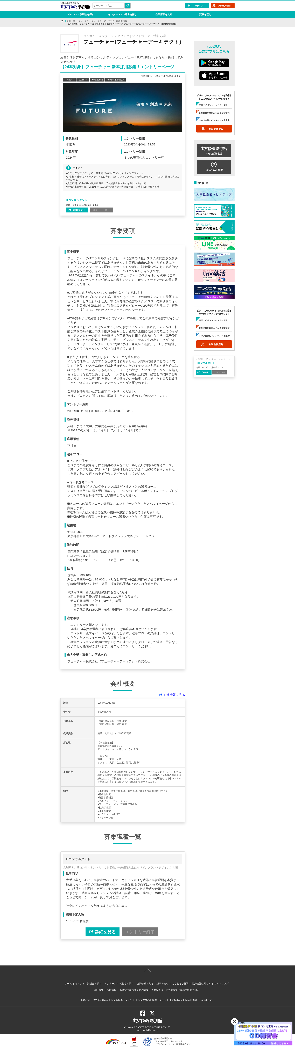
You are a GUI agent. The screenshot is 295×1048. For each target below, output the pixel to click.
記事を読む (205, 14)
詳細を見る (79, 210)
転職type (85, 1000)
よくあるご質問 (180, 983)
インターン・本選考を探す (122, 14)
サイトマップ (221, 983)
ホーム (68, 983)
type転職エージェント (123, 1000)
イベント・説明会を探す (81, 14)
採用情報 (111, 990)
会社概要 (98, 990)
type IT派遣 (191, 1000)
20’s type (177, 1000)
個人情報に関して (201, 983)
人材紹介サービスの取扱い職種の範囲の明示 (175, 990)
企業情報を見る (164, 14)
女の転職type (101, 1000)
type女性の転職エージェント (153, 1000)
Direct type (206, 1000)
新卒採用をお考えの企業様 (134, 990)
